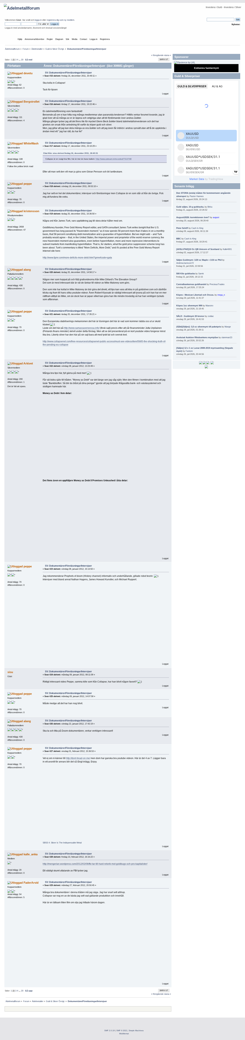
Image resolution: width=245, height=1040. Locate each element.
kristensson (31, 211)
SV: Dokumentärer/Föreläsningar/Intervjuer (68, 72)
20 (22, 60)
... (20, 60)
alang (27, 269)
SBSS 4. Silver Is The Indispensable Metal (62, 842)
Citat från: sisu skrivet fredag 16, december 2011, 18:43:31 (70, 153)
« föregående (157, 55)
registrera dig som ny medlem (60, 20)
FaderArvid (31, 882)
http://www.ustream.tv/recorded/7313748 (113, 159)
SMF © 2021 (121, 1030)
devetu (28, 73)
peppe (28, 183)
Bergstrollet (31, 101)
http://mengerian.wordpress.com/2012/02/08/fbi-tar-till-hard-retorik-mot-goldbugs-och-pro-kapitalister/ (95, 864)
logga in (38, 20)
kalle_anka (31, 854)
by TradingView (206, 178)
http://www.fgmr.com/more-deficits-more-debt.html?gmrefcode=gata (77, 257)
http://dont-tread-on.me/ (78, 758)
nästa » (167, 55)
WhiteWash (31, 143)
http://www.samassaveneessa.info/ (82, 328)
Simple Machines (136, 1030)
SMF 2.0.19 (109, 1030)
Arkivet (28, 363)
